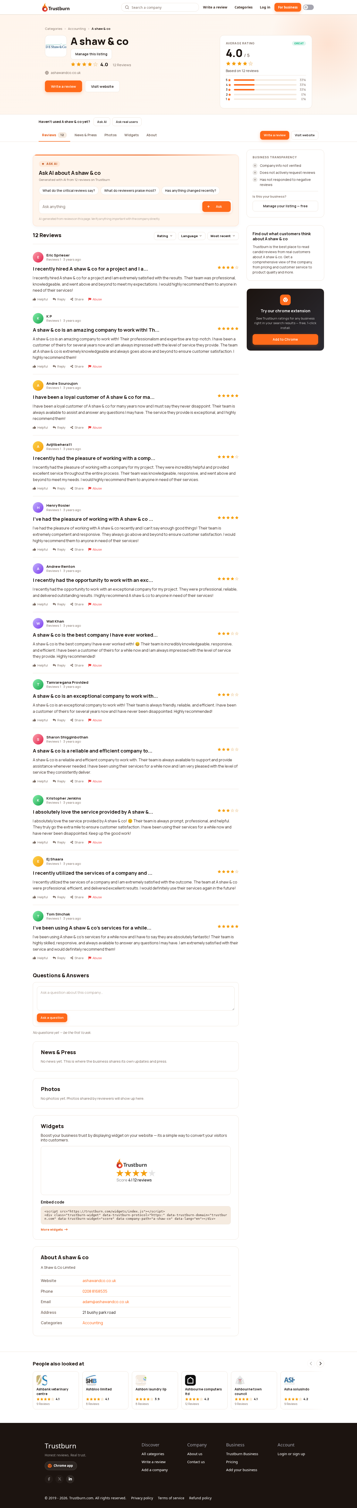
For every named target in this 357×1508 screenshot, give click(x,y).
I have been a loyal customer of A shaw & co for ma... (93, 397)
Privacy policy (142, 1498)
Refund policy (200, 1498)
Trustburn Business (242, 1453)
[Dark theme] (308, 7)
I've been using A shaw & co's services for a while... (92, 927)
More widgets (52, 1229)
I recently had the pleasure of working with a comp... (94, 458)
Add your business (241, 1469)
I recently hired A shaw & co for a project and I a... (90, 268)
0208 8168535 (95, 1291)
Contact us (196, 1461)
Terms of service (171, 1498)
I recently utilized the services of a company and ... (92, 873)
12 (142, 1180)
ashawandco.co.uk (99, 1280)
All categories (153, 1453)
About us (194, 1453)
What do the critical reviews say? (68, 190)
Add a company (155, 1469)
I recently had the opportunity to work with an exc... (93, 580)
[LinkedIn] (70, 1479)
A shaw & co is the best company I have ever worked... (95, 635)
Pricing (232, 1461)
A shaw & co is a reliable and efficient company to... (92, 750)
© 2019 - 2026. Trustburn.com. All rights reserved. (85, 1498)
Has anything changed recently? (190, 190)
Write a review (215, 7)
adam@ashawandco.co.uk (106, 1301)
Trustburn (60, 1445)
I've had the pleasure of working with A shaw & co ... (93, 519)
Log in (265, 7)
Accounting (77, 28)
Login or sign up (291, 1453)
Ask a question (52, 1017)
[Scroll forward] (320, 1363)
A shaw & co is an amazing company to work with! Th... (96, 330)
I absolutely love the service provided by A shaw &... (93, 812)
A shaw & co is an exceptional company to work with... (95, 696)
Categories (244, 7)
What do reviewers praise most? (130, 190)
